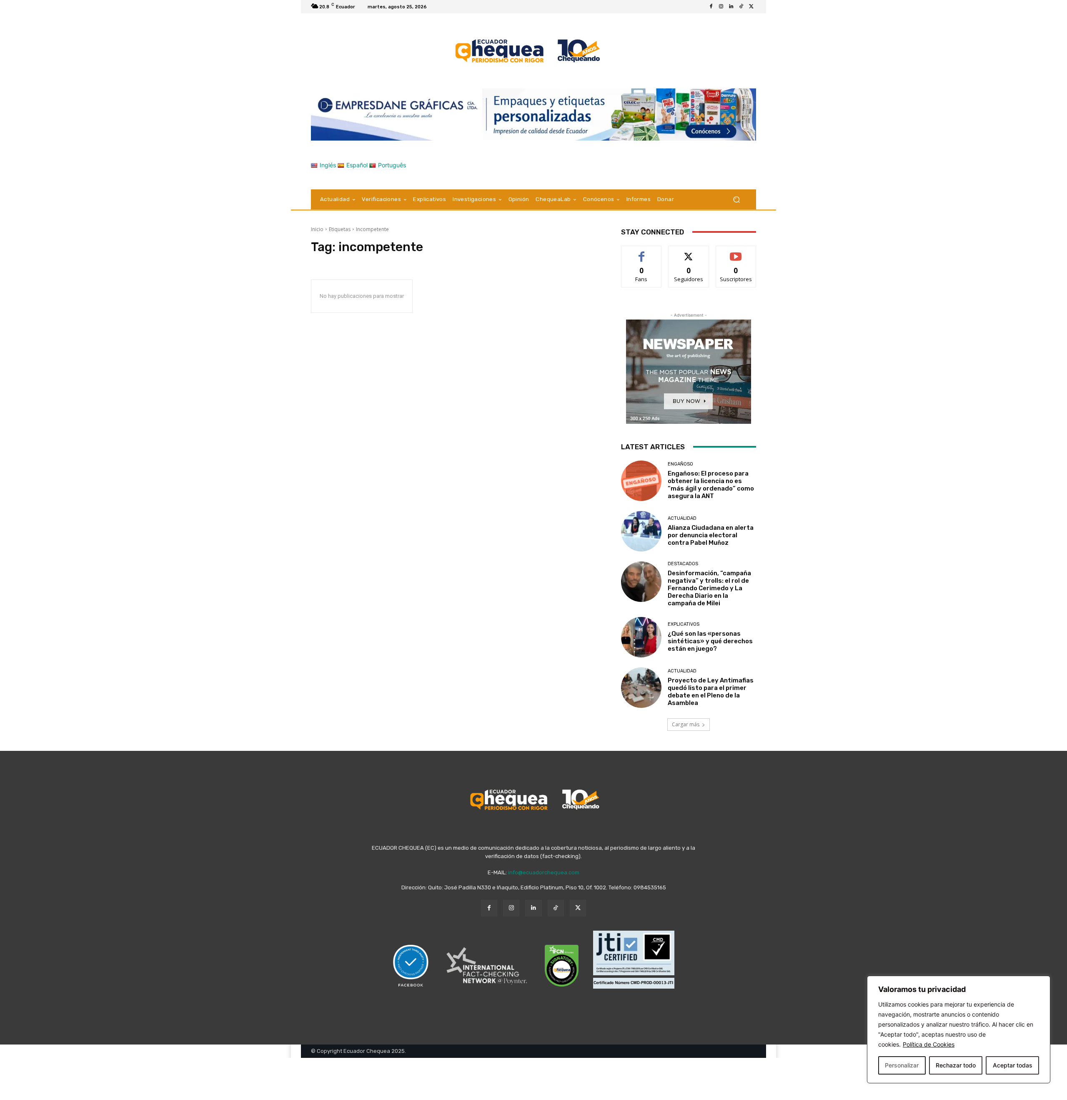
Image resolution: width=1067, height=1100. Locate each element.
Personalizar (902, 1065)
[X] (751, 7)
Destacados (683, 563)
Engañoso (680, 464)
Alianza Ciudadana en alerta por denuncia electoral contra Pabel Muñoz (711, 535)
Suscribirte (735, 252)
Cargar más (685, 724)
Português (392, 165)
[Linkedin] (731, 7)
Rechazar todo (956, 1065)
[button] (736, 199)
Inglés (328, 165)
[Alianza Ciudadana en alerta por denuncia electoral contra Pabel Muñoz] (641, 531)
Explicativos (683, 624)
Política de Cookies (928, 1044)
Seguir (689, 252)
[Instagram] (721, 7)
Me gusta (641, 252)
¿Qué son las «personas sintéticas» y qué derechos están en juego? (710, 641)
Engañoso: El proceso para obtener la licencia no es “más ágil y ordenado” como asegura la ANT (711, 485)
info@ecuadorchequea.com (543, 872)
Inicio (317, 229)
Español (357, 165)
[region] (958, 1029)
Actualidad (682, 518)
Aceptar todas (1012, 1065)
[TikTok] (741, 7)
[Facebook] (711, 7)
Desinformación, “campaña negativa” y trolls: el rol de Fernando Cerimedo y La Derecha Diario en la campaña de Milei (709, 588)
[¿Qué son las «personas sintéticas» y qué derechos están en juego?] (641, 637)
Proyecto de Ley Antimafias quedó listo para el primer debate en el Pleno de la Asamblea (711, 692)
